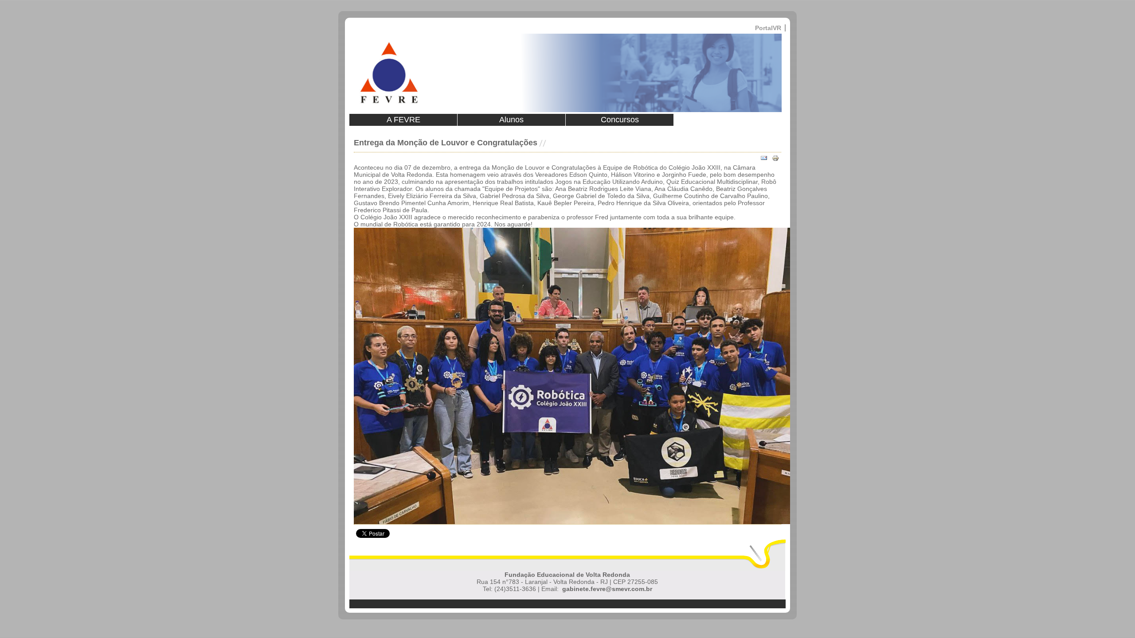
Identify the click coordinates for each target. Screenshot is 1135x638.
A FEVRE (403, 119)
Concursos (620, 119)
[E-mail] (764, 158)
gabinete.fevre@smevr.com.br (607, 588)
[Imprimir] (775, 158)
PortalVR (768, 27)
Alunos (511, 119)
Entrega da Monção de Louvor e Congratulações (445, 142)
